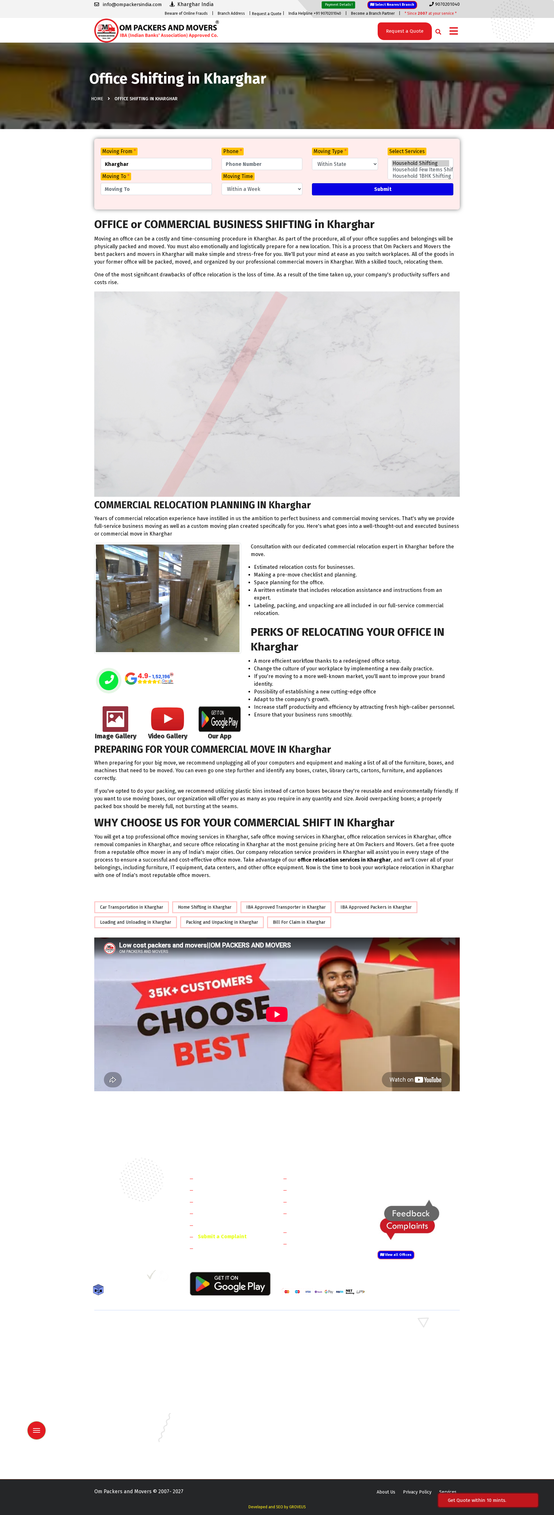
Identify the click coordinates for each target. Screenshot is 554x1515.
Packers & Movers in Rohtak (404, 1326)
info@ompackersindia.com (425, 1178)
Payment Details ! (338, 5)
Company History (218, 1178)
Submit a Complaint (222, 1236)
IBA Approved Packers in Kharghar (376, 907)
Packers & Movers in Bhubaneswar (317, 1391)
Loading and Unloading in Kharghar (135, 922)
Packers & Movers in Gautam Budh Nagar (418, 1354)
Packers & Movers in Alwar (215, 1373)
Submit (382, 189)
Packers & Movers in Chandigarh (409, 1391)
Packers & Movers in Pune (403, 1438)
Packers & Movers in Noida (121, 1354)
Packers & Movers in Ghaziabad (314, 1354)
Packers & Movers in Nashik (216, 1438)
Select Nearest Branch (394, 5)
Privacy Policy (417, 1492)
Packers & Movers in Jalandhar (219, 1419)
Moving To (116, 176)
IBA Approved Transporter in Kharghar (286, 907)
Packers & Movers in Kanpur (311, 1419)
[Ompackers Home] (156, 30)
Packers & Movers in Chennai (124, 1401)
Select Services (407, 151)
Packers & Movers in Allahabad (314, 1382)
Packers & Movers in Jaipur (121, 1419)
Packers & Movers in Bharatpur (314, 1373)
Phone (232, 151)
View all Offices (398, 1255)
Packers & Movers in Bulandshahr (129, 1363)
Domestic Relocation (315, 1178)
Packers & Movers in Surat (309, 1447)
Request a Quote (266, 14)
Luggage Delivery (323, 1232)
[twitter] (111, 1277)
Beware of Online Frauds (186, 13)
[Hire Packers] (100, 1290)
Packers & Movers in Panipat (405, 1336)
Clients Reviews (216, 1202)
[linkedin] (125, 1277)
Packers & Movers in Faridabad (125, 1326)
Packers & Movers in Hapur (310, 1363)
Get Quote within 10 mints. (478, 1500)
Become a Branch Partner (373, 13)
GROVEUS (297, 1507)
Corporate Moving (312, 1190)
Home (97, 99)
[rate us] (149, 679)
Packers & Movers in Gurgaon (218, 1326)
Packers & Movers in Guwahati (406, 1401)
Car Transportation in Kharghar (131, 907)
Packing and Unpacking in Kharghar (222, 922)
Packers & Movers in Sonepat (124, 1336)
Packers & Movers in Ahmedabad (128, 1382)
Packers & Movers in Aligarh (217, 1382)
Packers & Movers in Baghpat (218, 1363)
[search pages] (436, 30)
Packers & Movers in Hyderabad (221, 1410)
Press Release (214, 1248)
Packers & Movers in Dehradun (219, 1401)
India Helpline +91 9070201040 (315, 13)
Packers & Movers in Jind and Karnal (413, 1345)
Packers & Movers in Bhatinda (124, 1391)
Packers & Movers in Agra (402, 1373)
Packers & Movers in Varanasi (124, 1456)
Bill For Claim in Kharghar (299, 922)
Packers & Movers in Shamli (404, 1363)
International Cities (314, 1244)
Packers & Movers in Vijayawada (220, 1456)
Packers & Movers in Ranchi (122, 1447)
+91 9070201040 (131, 1242)
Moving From (119, 151)
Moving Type (330, 151)
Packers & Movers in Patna (309, 1438)
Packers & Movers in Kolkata (405, 1419)
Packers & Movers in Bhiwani (217, 1345)
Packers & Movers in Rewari (216, 1336)
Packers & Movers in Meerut (217, 1354)
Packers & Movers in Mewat (310, 1326)
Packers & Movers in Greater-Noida (318, 1401)
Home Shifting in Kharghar (204, 907)
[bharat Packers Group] (165, 1277)
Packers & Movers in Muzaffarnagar (130, 1373)
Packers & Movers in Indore (310, 1410)
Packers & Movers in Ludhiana (218, 1428)
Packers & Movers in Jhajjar (309, 1336)
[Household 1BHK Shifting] (420, 176)
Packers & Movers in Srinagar (218, 1447)
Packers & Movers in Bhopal (217, 1391)
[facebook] (99, 1277)
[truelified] (152, 1277)
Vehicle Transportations (319, 1202)
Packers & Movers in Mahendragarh (318, 1345)
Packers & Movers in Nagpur (123, 1438)
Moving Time (238, 176)
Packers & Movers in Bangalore (408, 1382)
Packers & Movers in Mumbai (405, 1428)
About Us (386, 1492)
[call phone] (108, 681)
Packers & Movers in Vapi (401, 1447)
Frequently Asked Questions (231, 1213)
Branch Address (231, 13)
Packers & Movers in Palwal (122, 1345)
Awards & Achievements (226, 1190)
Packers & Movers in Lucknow (124, 1428)
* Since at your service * (431, 13)
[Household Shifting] (420, 163)
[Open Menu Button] (454, 31)
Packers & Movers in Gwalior (123, 1410)
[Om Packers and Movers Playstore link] (230, 1283)
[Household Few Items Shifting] (420, 170)
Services (448, 1492)
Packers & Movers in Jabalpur (406, 1410)
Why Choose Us (215, 1225)
